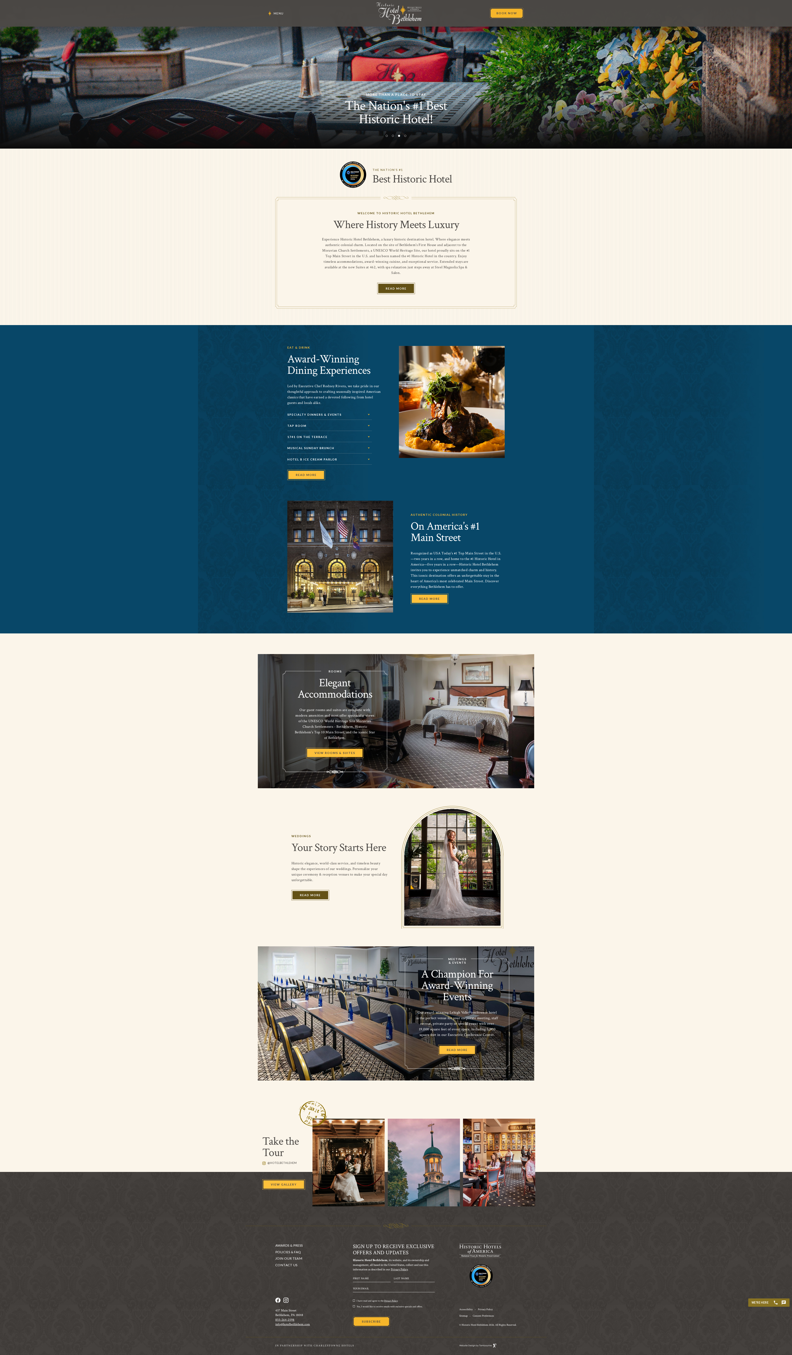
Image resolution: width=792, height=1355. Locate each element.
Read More (396, 288)
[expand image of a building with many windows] (348, 1162)
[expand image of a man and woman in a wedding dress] (424, 1162)
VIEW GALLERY (284, 1184)
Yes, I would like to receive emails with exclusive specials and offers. (390, 1306)
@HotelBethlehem (279, 1162)
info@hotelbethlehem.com (292, 1324)
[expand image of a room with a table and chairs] (499, 1162)
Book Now (505, 11)
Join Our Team (288, 1258)
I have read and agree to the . (377, 1300)
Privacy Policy (399, 1269)
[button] (387, 136)
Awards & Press (289, 1245)
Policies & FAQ (288, 1252)
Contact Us (286, 1265)
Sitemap (463, 1316)
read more (429, 598)
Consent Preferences (483, 1316)
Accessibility (466, 1309)
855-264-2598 (284, 1320)
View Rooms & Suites (335, 753)
